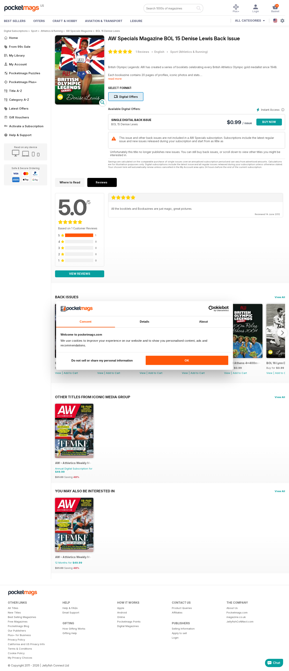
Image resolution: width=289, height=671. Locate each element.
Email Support (71, 612)
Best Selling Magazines (22, 617)
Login (175, 637)
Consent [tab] (85, 321)
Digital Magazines (128, 626)
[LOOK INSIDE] (79, 103)
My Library (17, 55)
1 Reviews (142, 51)
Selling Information (183, 628)
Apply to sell (179, 633)
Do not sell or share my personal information (102, 360)
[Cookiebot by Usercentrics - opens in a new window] (211, 309)
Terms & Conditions (20, 648)
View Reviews (79, 273)
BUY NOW (269, 122)
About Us (232, 608)
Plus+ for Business (19, 635)
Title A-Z (15, 91)
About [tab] (203, 321)
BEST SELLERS (15, 21)
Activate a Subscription (26, 126)
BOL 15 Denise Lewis (108, 30)
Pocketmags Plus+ (23, 82)
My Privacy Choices (20, 657)
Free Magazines (18, 621)
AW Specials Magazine (79, 30)
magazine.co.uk (236, 617)
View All (280, 297)
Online (121, 617)
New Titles (14, 612)
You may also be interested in (85, 491)
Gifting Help (70, 633)
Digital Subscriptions (16, 30)
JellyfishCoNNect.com (239, 621)
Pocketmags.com (237, 612)
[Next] (282, 333)
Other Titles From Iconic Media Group (92, 397)
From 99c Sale (19, 47)
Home (13, 38)
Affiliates (177, 612)
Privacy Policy (16, 639)
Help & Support (20, 135)
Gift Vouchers (19, 117)
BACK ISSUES (66, 297)
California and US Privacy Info (26, 644)
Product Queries (182, 608)
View (58, 372)
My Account (18, 64)
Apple (120, 608)
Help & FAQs (70, 608)
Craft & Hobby (64, 21)
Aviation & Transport (103, 21)
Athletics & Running (52, 30)
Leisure (136, 21)
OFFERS (39, 21)
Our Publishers (17, 630)
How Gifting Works (74, 628)
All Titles (13, 608)
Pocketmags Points (129, 621)
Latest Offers (19, 108)
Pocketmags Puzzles (24, 73)
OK (187, 360)
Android (122, 612)
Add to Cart (71, 372)
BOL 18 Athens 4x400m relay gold (242, 363)
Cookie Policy (16, 653)
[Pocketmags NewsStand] (23, 8)
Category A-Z (19, 100)
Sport (34, 30)
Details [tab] (144, 321)
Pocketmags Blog (18, 626)
